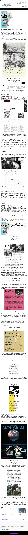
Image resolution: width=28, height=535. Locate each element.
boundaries (6, 34)
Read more (16, 533)
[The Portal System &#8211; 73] (22, 510)
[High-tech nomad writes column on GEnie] (5, 510)
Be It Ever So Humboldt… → (23, 519)
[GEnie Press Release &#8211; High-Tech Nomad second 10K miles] (14, 510)
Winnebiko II (9, 146)
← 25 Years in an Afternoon (4, 519)
